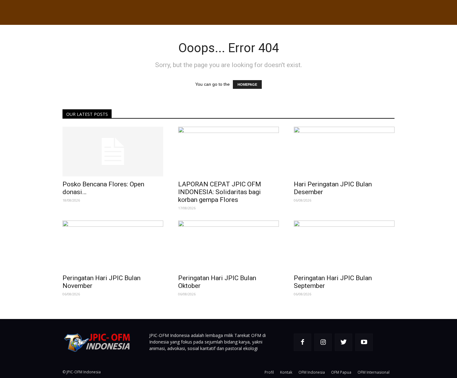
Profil (269, 372)
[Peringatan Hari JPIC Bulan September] (344, 245)
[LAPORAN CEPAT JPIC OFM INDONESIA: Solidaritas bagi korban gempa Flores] (228, 151)
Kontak (286, 372)
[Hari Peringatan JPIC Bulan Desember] (344, 151)
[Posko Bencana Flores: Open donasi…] (112, 151)
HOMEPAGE (247, 84)
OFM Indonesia (311, 372)
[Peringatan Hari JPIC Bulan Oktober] (228, 245)
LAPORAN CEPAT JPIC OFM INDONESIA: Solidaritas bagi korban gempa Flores (219, 191)
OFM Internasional (374, 372)
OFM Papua (341, 372)
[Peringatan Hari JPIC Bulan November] (112, 245)
